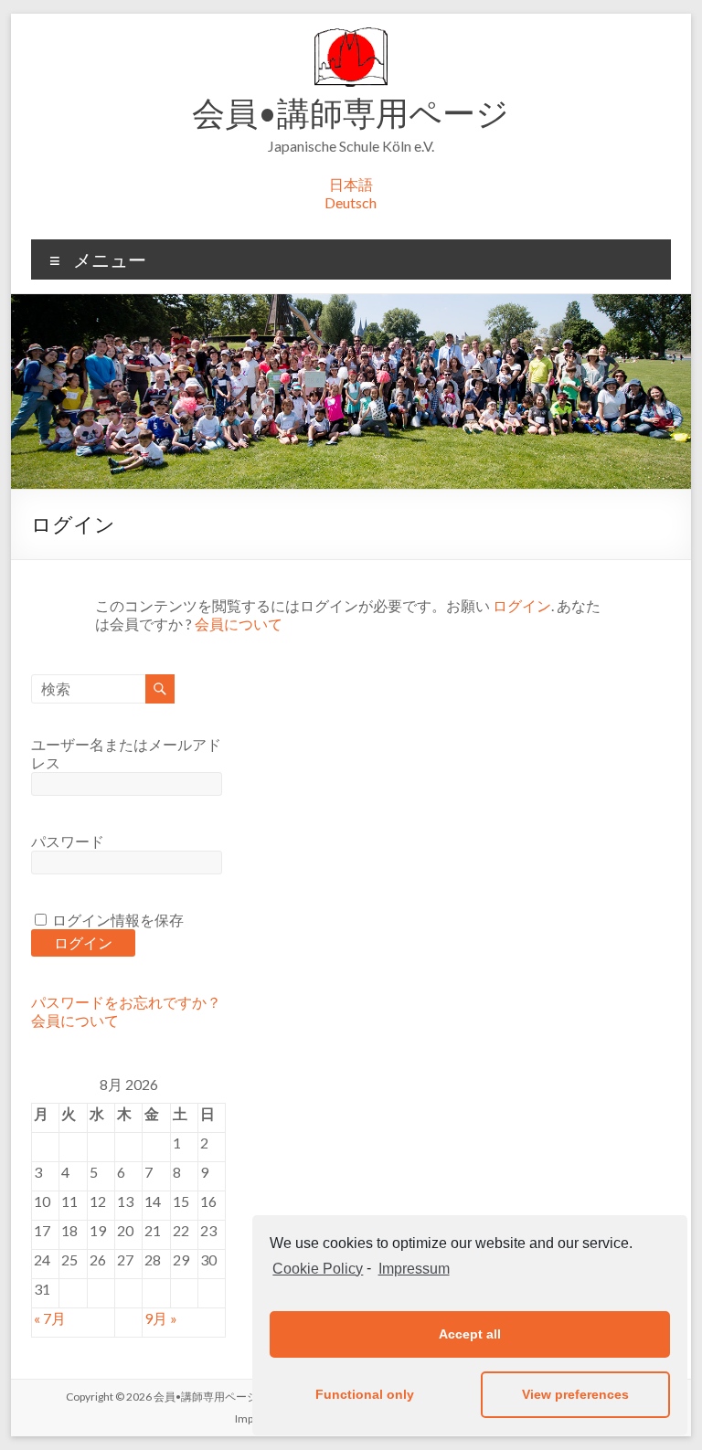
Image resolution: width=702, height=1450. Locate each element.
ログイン (522, 605)
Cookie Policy (317, 1268)
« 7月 (50, 1318)
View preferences (575, 1394)
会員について (238, 623)
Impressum (413, 1268)
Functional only (364, 1394)
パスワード (67, 841)
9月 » (160, 1318)
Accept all (470, 1334)
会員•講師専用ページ (350, 112)
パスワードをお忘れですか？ (126, 1002)
